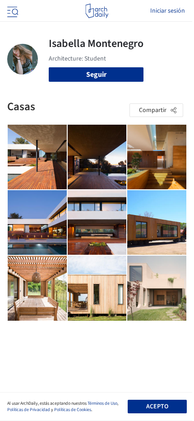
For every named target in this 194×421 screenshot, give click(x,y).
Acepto (157, 406)
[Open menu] (11, 11)
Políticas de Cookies (72, 410)
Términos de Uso (102, 403)
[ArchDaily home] (96, 11)
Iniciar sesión (167, 11)
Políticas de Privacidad (28, 410)
